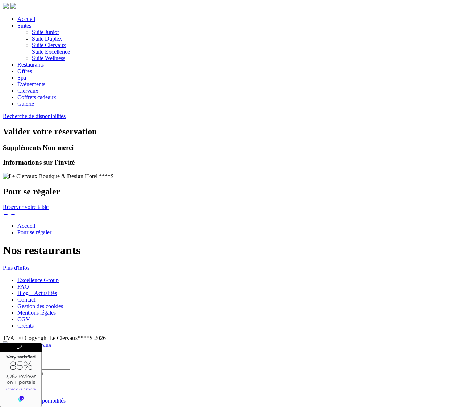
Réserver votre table (26, 207)
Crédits (25, 326)
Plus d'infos (16, 268)
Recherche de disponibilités (34, 116)
